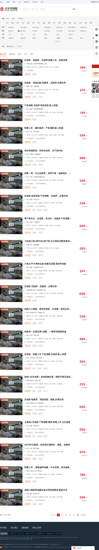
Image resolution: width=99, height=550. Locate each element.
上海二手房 (7, 515)
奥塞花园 (40, 403)
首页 (1, 515)
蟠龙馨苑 (36, 244)
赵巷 (31, 64)
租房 (14, 2)
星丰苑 (40, 471)
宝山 (27, 199)
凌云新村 (39, 358)
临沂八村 (38, 380)
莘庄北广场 (33, 471)
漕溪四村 (38, 154)
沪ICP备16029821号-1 (27, 547)
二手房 (8, 2)
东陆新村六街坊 (38, 267)
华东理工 (32, 358)
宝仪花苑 (36, 131)
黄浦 (27, 290)
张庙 (31, 199)
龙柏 (31, 493)
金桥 (31, 267)
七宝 (31, 131)
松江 (27, 109)
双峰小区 (36, 335)
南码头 (32, 380)
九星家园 (36, 222)
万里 (31, 86)
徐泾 (31, 244)
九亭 (31, 177)
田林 (31, 425)
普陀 (27, 86)
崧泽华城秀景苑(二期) (40, 64)
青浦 (27, 64)
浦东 (27, 267)
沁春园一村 (41, 312)
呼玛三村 (36, 199)
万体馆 (32, 154)
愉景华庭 (36, 86)
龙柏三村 (36, 493)
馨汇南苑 (36, 448)
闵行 (27, 131)
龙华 (31, 335)
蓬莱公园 (32, 290)
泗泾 (31, 109)
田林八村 (36, 425)
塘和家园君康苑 (38, 109)
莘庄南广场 (33, 312)
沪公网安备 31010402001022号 (11, 547)
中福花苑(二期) (41, 290)
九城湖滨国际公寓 (39, 177)
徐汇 (27, 154)
